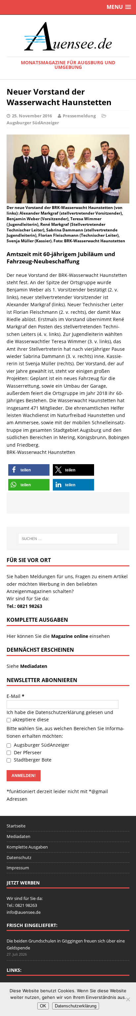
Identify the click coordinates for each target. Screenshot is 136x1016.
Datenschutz (19, 857)
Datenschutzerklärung (60, 712)
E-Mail (15, 696)
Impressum (18, 868)
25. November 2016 (32, 116)
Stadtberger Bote (32, 760)
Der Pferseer (27, 752)
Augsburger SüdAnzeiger (33, 123)
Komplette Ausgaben (27, 847)
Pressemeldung (79, 116)
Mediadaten (18, 836)
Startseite (16, 826)
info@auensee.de (24, 912)
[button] (29, 470)
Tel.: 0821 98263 (24, 606)
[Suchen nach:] (68, 538)
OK (43, 1005)
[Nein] (127, 999)
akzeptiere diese (31, 719)
